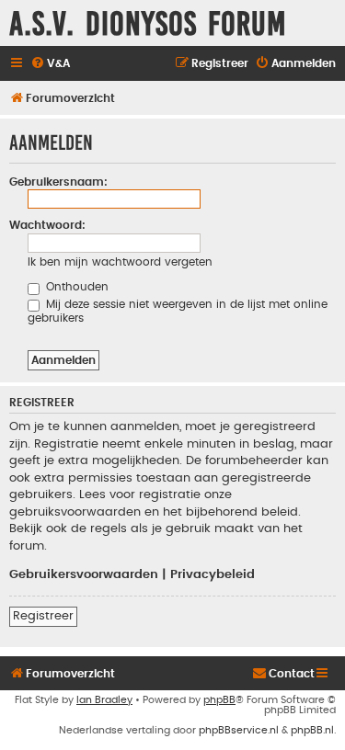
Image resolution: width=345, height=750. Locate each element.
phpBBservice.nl (239, 730)
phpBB (219, 700)
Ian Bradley (104, 700)
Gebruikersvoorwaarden (83, 574)
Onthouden (75, 286)
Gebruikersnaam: (58, 182)
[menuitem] (50, 63)
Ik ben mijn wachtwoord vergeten (120, 261)
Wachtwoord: (47, 225)
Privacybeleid (212, 574)
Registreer (43, 615)
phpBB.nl (312, 730)
